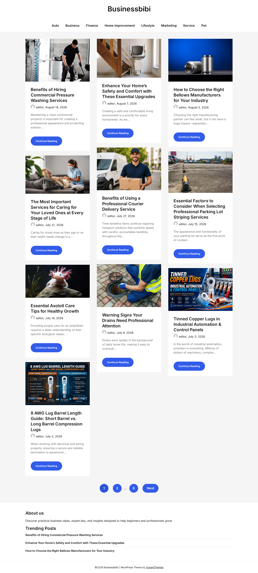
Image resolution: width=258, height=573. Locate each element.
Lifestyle (148, 25)
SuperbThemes (154, 567)
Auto (55, 25)
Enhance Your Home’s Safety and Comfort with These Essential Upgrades (128, 91)
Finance (92, 25)
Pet (203, 25)
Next (150, 488)
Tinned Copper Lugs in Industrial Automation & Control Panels (197, 324)
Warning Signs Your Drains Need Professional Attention (127, 320)
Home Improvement (120, 25)
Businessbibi (129, 9)
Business (72, 25)
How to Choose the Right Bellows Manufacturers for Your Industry (199, 95)
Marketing (169, 25)
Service (189, 25)
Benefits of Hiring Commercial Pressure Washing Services (52, 95)
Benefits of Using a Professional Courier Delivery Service (123, 204)
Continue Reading (46, 140)
